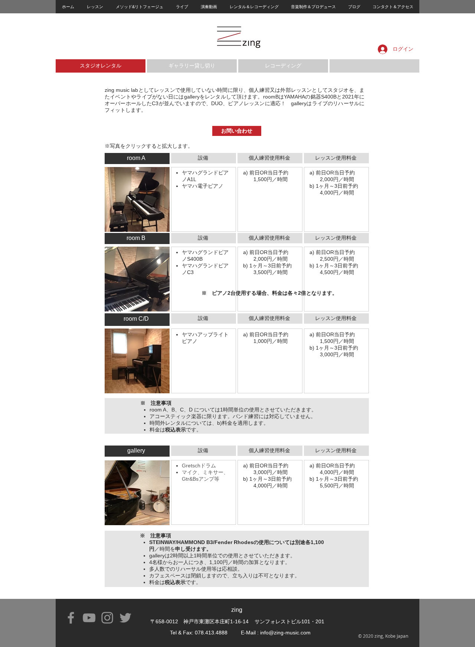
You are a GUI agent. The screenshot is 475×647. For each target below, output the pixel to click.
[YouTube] (89, 618)
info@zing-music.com (285, 633)
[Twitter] (125, 618)
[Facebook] (71, 618)
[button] (94, 6)
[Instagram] (107, 618)
